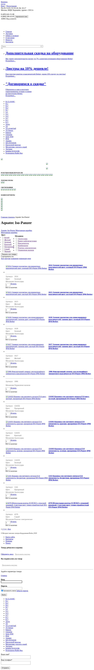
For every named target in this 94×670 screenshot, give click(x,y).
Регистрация (12, 6)
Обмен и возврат (12, 36)
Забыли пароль (22, 591)
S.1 (7, 112)
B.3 (7, 108)
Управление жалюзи (26, 250)
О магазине (10, 38)
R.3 (7, 106)
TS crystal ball (11, 128)
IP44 (7, 139)
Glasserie (9, 135)
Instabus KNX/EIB (12, 151)
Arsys (8, 124)
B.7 (7, 110)
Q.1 (7, 114)
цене (29, 259)
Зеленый (7, 242)
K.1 (7, 120)
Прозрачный (9, 247)
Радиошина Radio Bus (14, 153)
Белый (6, 238)
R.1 (7, 104)
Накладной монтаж (13, 145)
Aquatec (9, 141)
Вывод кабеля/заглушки (27, 241)
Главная (9, 32)
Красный (7, 244)
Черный (7, 251)
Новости (9, 40)
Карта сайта (10, 537)
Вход (3, 6)
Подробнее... (10, 61)
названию (15, 259)
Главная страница (8, 217)
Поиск (8, 543)
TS (7, 126)
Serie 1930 (9, 137)
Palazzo (8, 133)
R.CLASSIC (10, 102)
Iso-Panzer (11, 230)
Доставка (9, 34)
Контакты (9, 42)
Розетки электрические (27, 248)
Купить (13, 284)
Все (9, 529)
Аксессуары (22, 239)
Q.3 (7, 116)
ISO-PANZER (11, 143)
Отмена (4, 576)
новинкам (23, 259)
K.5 (7, 122)
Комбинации (23, 246)
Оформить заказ (7, 554)
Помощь (9, 541)
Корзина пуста (4, 3)
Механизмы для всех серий (16, 147)
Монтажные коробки (24, 230)
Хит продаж (5, 259)
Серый (7, 249)
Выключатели (23, 243)
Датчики (9, 149)
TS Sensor (9, 130)
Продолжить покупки (22, 554)
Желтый (7, 240)
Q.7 (7, 118)
